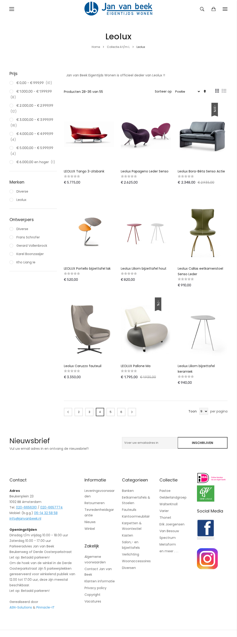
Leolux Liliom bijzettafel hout (143, 268)
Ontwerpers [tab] (21, 219)
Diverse (22, 191)
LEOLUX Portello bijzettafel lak (87, 268)
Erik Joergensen (171, 524)
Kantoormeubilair (136, 516)
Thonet (165, 517)
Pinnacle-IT (45, 607)
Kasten (127, 535)
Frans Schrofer (28, 237)
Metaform (167, 544)
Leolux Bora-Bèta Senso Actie (201, 171)
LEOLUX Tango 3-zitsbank (84, 171)
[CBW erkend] (205, 500)
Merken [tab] (16, 182)
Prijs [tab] (13, 73)
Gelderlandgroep (173, 497)
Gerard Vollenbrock (31, 245)
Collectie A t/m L (118, 47)
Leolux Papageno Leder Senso (144, 171)
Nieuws (90, 522)
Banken (128, 490)
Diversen (129, 567)
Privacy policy (95, 588)
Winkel (89, 528)
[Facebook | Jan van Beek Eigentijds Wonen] (205, 538)
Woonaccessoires (136, 561)
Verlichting (130, 554)
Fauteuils (129, 509)
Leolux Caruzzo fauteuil (82, 366)
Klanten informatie (99, 581)
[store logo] (118, 9)
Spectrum (167, 537)
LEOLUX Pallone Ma (135, 366)
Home (96, 47)
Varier (164, 511)
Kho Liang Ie (25, 262)
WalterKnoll (168, 504)
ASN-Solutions (20, 607)
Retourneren (94, 503)
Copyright (92, 594)
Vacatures (92, 601)
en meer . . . (168, 551)
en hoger (37, 162)
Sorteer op (163, 91)
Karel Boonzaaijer (30, 254)
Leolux (21, 199)
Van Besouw (169, 531)
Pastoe (165, 490)
